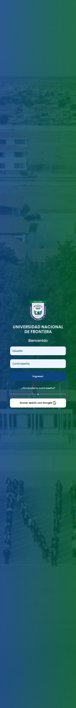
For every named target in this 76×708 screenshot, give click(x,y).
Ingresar (38, 376)
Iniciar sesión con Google (36, 403)
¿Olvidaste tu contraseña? (38, 388)
